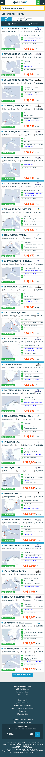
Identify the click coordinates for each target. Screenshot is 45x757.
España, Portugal (13, 364)
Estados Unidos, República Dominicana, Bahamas (18, 80)
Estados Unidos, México (16, 28)
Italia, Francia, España (15, 313)
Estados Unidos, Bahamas (17, 183)
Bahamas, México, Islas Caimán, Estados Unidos (18, 649)
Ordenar (34, 24)
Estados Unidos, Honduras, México (18, 54)
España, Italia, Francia (15, 235)
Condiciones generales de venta (22, 708)
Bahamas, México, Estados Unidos (18, 158)
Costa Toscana (22, 695)
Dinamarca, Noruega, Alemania (18, 623)
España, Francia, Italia (15, 468)
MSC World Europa (22, 689)
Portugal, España (13, 494)
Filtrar (13, 24)
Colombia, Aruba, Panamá (16, 390)
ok (37, 734)
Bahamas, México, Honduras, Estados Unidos (18, 261)
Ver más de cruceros (22, 675)
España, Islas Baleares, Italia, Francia (18, 209)
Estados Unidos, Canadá (16, 338)
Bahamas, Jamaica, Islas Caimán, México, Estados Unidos (18, 106)
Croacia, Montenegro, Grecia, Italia (18, 287)
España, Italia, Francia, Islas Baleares (18, 416)
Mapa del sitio (22, 714)
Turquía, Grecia (12, 442)
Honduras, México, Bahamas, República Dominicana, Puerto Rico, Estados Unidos (18, 519)
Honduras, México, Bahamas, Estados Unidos (18, 132)
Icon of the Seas (22, 692)
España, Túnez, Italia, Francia (18, 597)
